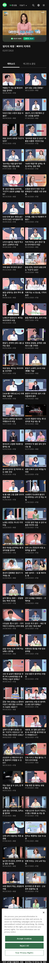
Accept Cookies (24, 938)
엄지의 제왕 (8, 46)
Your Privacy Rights (24, 952)
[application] (24, 22)
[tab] (11, 64)
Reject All (24, 945)
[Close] (44, 912)
